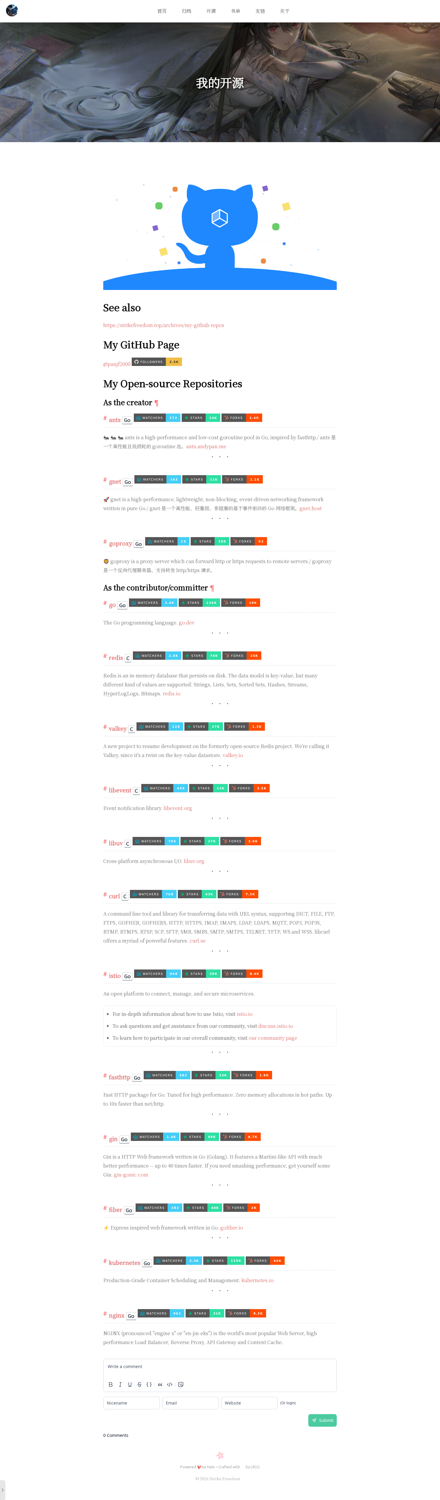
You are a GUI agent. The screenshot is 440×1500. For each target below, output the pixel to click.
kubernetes (124, 1262)
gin (113, 1138)
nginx (117, 1315)
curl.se (198, 940)
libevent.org (178, 808)
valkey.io (233, 755)
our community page (273, 1037)
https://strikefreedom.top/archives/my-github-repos (163, 325)
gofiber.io (231, 1227)
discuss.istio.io (275, 1025)
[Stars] (201, 420)
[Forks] (241, 420)
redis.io (171, 693)
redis (116, 657)
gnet (115, 481)
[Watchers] (158, 420)
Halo (211, 1467)
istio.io (245, 1013)
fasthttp (120, 1077)
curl (114, 896)
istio (115, 975)
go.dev (187, 622)
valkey (118, 728)
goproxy (120, 543)
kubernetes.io (258, 1280)
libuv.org (194, 861)
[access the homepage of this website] (12, 11)
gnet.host (311, 508)
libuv (116, 843)
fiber (115, 1209)
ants (115, 419)
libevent (120, 790)
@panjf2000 (117, 364)
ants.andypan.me (206, 446)
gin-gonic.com (131, 1174)
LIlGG (255, 1467)
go (112, 604)
